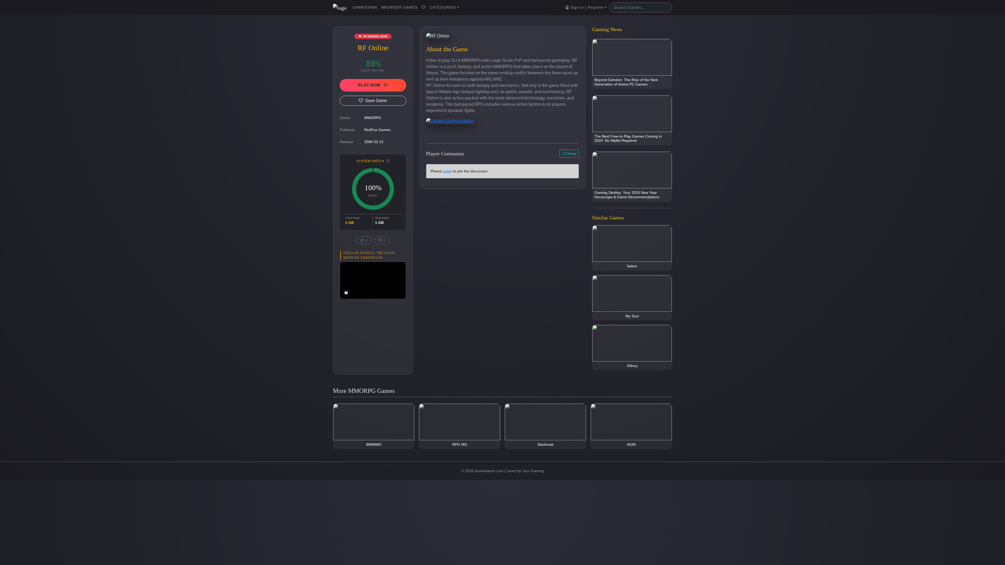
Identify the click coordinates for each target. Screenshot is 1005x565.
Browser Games (399, 7)
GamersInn (365, 7)
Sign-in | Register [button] (586, 7)
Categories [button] (443, 7)
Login (447, 171)
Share (571, 153)
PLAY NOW (370, 85)
